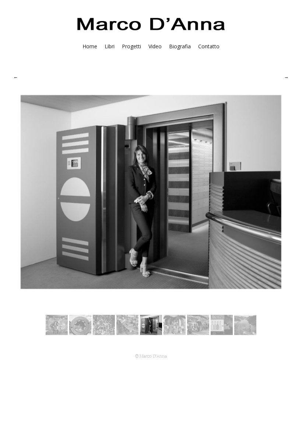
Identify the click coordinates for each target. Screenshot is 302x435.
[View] (57, 334)
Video (155, 46)
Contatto (209, 46)
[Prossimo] (286, 76)
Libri (110, 46)
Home (89, 46)
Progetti (131, 46)
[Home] (151, 32)
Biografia (180, 46)
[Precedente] (15, 76)
